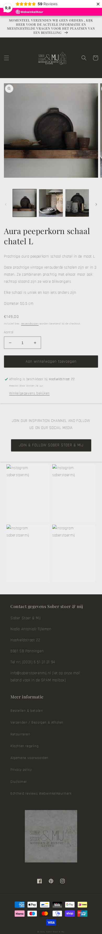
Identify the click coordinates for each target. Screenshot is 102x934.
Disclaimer (18, 781)
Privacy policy (21, 769)
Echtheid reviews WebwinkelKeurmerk (40, 793)
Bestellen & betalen (26, 710)
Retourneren (20, 734)
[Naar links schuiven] (6, 204)
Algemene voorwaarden (29, 758)
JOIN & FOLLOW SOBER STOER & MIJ (51, 445)
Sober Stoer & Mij (55, 931)
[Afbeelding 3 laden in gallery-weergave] (77, 202)
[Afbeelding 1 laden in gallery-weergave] (24, 202)
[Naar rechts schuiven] (96, 204)
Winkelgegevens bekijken (29, 393)
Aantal (8, 332)
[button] (6, 58)
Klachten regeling (24, 746)
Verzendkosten (30, 323)
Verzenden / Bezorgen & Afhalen (36, 722)
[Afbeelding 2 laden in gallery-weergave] (51, 202)
